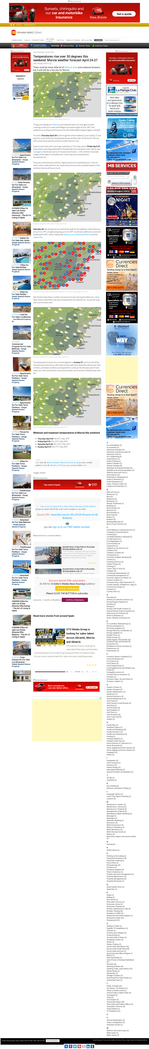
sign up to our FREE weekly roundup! (71, 527)
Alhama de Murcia (83, 234)
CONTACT (19, 25)
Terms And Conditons (109, 1040)
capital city (38, 237)
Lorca (72, 234)
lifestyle (60, 40)
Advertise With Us (142, 1040)
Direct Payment (97, 1040)
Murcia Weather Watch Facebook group (63, 462)
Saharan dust (70, 67)
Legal (127, 1040)
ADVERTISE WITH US (29, 25)
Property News (38, 40)
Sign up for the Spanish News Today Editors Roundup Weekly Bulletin (68, 506)
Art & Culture (86, 40)
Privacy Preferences (52, 1041)
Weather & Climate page (60, 465)
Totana (67, 234)
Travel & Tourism (73, 40)
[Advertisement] (67, 720)
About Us (133, 1040)
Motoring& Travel (50, 40)
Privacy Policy (121, 1040)
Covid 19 (27, 40)
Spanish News (17, 40)
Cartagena (37, 152)
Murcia (56, 124)
